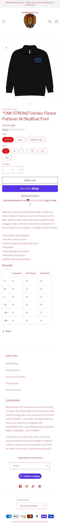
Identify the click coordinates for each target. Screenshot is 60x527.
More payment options (30, 195)
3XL (7, 157)
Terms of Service (13, 390)
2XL (42, 151)
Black (8, 139)
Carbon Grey (36, 139)
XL (32, 151)
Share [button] (8, 331)
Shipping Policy (13, 370)
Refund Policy (12, 363)
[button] (3, 21)
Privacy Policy (12, 383)
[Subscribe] (46, 465)
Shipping (5, 129)
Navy (20, 139)
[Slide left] (23, 104)
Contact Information (15, 376)
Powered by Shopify (40, 522)
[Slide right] (36, 104)
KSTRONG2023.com (25, 522)
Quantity (5, 164)
